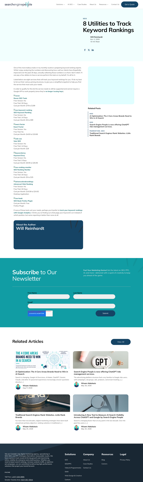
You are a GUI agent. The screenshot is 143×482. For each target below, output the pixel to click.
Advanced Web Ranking (23, 184)
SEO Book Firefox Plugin (23, 201)
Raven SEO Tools (20, 98)
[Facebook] (85, 50)
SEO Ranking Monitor (22, 170)
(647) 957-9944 (27, 480)
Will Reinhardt (30, 228)
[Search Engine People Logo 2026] (18, 2)
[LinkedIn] (93, 50)
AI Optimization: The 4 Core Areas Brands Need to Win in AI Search (111, 117)
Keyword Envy (19, 155)
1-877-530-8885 (18, 477)
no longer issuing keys (54, 91)
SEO (85, 18)
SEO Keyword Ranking (22, 112)
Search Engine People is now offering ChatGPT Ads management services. (109, 125)
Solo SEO (17, 141)
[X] (89, 50)
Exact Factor (19, 127)
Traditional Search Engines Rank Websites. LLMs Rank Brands (110, 134)
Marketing (95, 131)
